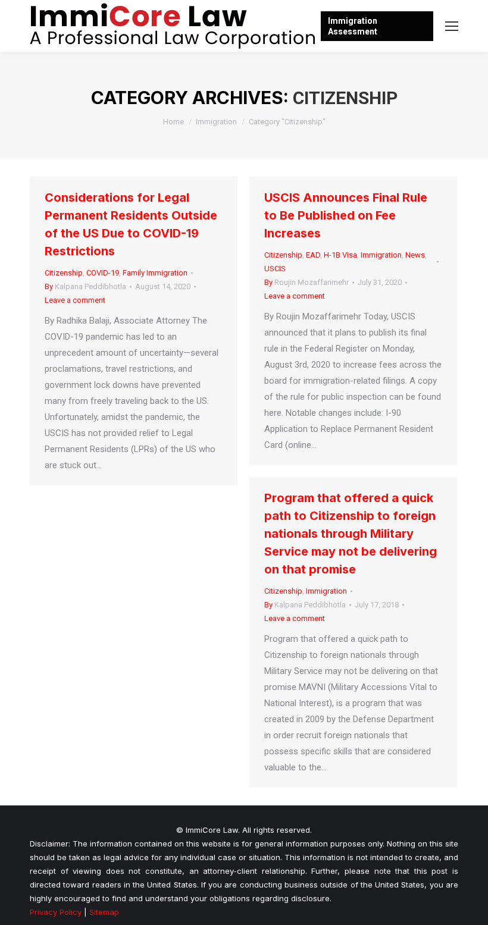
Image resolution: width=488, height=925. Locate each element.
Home (173, 121)
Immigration (216, 121)
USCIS (275, 268)
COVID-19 (102, 272)
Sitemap (104, 912)
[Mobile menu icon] (451, 26)
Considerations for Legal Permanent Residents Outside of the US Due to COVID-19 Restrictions (131, 224)
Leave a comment (75, 300)
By (85, 286)
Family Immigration (155, 272)
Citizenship (64, 272)
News (415, 254)
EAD (313, 254)
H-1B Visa (340, 254)
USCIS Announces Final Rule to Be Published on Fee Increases (345, 215)
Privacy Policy (56, 912)
